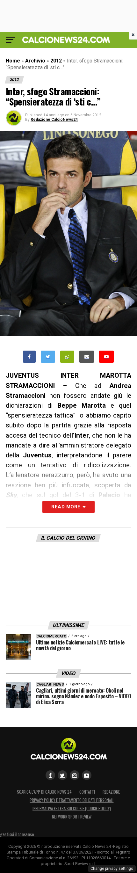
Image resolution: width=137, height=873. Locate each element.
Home (13, 61)
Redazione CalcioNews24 (54, 119)
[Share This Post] (67, 357)
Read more (65, 507)
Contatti (87, 792)
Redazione (111, 792)
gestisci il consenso (17, 834)
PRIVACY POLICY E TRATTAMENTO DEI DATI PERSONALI (71, 800)
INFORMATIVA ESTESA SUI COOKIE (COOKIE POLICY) (71, 808)
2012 (56, 61)
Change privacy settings (111, 868)
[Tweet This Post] (48, 357)
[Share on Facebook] (29, 357)
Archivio (35, 61)
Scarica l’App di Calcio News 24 (44, 792)
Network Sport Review (71, 817)
